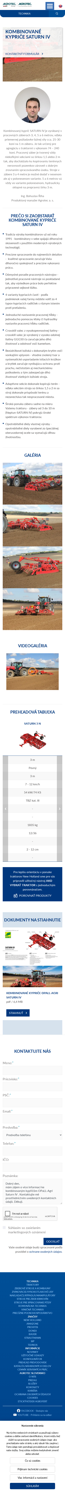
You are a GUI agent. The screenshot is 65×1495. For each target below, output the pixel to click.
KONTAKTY (32, 1387)
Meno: (7, 1063)
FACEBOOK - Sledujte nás (34, 1410)
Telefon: (8, 1143)
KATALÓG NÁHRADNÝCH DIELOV (32, 1366)
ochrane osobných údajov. (45, 1251)
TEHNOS (32, 1344)
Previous (5, 809)
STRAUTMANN (32, 1337)
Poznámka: (10, 1176)
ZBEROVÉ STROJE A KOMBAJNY (32, 1288)
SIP (32, 1341)
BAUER (32, 1334)
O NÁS (32, 1376)
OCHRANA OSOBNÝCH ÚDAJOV (32, 1394)
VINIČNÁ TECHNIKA (32, 1309)
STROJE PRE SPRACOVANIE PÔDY (32, 1302)
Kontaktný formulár (22, 54)
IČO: (6, 1159)
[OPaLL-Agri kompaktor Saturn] (32, 671)
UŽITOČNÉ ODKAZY (32, 1355)
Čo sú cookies (32, 1460)
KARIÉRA (32, 1390)
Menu (50, 6)
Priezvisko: (10, 1079)
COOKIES (32, 1397)
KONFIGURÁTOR (32, 1359)
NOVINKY (32, 1352)
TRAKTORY (32, 1284)
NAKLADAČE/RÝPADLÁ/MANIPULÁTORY (32, 1295)
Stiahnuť (16, 1013)
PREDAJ (32, 1380)
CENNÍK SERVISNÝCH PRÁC (33, 1369)
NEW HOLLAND (32, 1320)
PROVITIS (32, 1327)
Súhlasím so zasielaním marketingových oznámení (27, 1230)
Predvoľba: (10, 1127)
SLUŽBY (32, 1383)
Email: (7, 1111)
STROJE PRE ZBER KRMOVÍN (32, 1298)
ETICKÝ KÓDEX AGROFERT (32, 1401)
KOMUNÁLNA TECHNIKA (32, 1306)
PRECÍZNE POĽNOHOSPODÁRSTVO (32, 1313)
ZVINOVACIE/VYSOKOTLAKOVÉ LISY (32, 1291)
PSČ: (6, 1095)
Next (59, 809)
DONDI (33, 1330)
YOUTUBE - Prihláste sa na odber (35, 1415)
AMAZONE (32, 1323)
